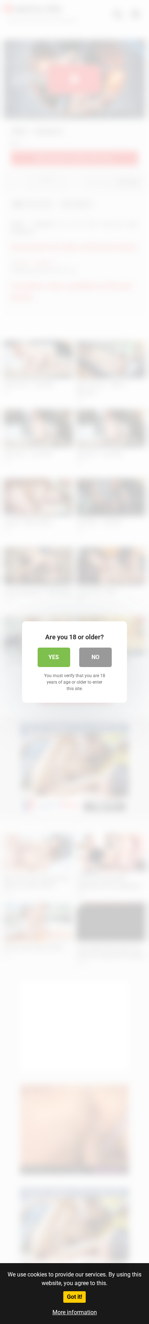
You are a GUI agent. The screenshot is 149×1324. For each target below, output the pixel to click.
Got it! (74, 1296)
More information (74, 1312)
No (95, 657)
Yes (53, 657)
